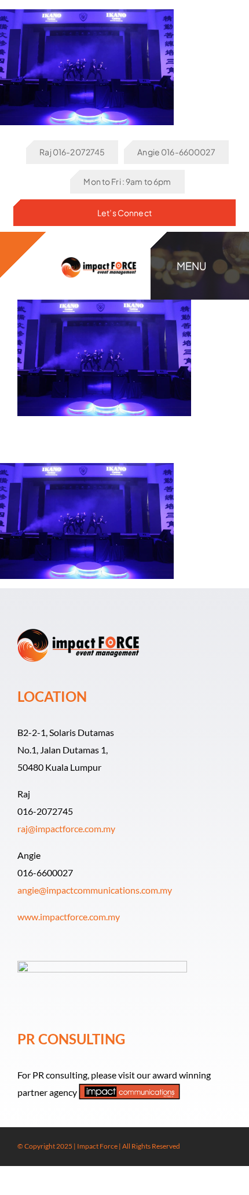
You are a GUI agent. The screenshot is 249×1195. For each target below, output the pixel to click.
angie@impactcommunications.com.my (94, 889)
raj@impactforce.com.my (66, 828)
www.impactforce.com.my (68, 916)
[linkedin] (228, 1147)
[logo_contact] (98, 255)
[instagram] (209, 1147)
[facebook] (191, 1147)
